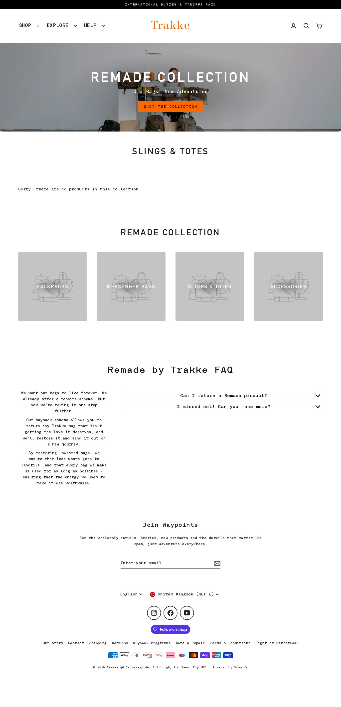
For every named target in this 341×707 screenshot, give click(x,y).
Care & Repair (190, 643)
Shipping (98, 643)
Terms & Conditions (230, 643)
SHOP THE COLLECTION (170, 107)
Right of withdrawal (276, 643)
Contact (76, 643)
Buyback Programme (152, 643)
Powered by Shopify (230, 667)
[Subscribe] (216, 563)
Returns (120, 643)
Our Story (53, 643)
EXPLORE (59, 25)
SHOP (26, 25)
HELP (92, 25)
